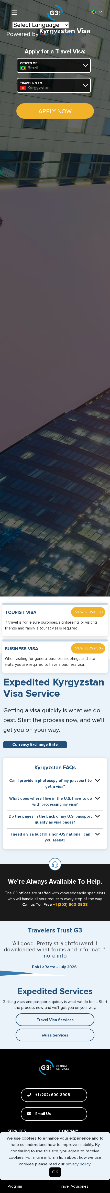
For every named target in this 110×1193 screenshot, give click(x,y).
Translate (62, 34)
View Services (89, 612)
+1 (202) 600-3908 (70, 905)
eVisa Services (55, 1035)
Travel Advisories (73, 1186)
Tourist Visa (20, 612)
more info (54, 956)
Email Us (42, 1114)
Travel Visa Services (55, 1020)
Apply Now (55, 111)
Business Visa (21, 649)
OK (55, 1172)
